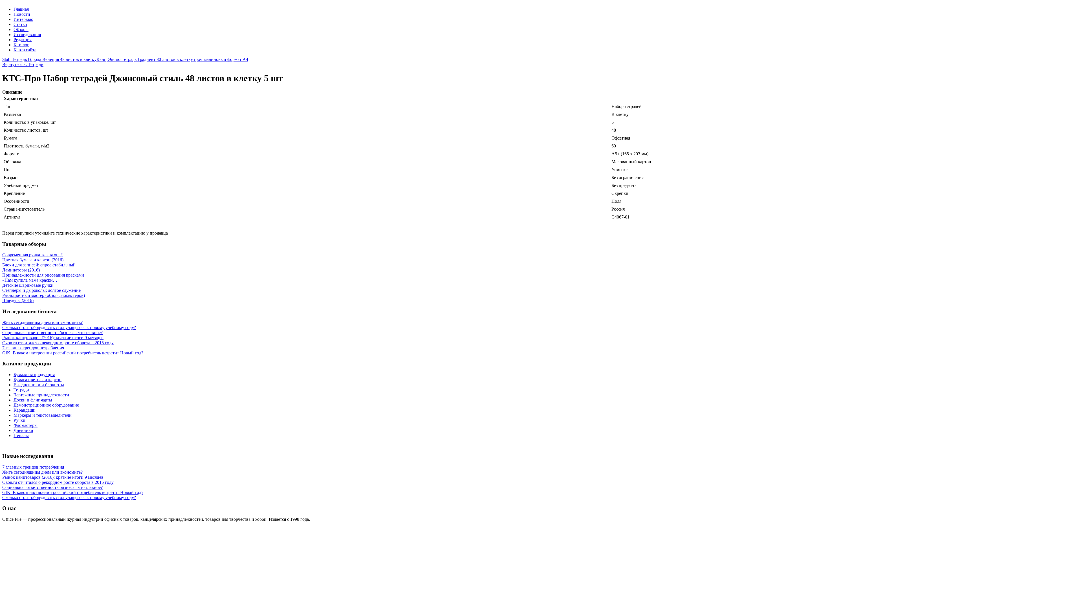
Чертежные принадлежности (41, 394)
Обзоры (21, 29)
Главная (21, 9)
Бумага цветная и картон (37, 379)
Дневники (23, 430)
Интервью (23, 19)
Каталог (21, 44)
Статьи (20, 24)
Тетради (21, 389)
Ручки (19, 420)
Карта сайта (25, 49)
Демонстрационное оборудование (46, 405)
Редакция (23, 39)
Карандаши (25, 410)
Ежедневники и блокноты (39, 384)
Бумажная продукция (34, 374)
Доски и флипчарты (33, 400)
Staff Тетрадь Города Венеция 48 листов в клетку (49, 59)
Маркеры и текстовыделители (43, 415)
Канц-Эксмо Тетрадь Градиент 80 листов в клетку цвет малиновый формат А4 (172, 59)
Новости (22, 14)
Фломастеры (26, 425)
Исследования (27, 34)
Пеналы (21, 435)
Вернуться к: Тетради (22, 64)
